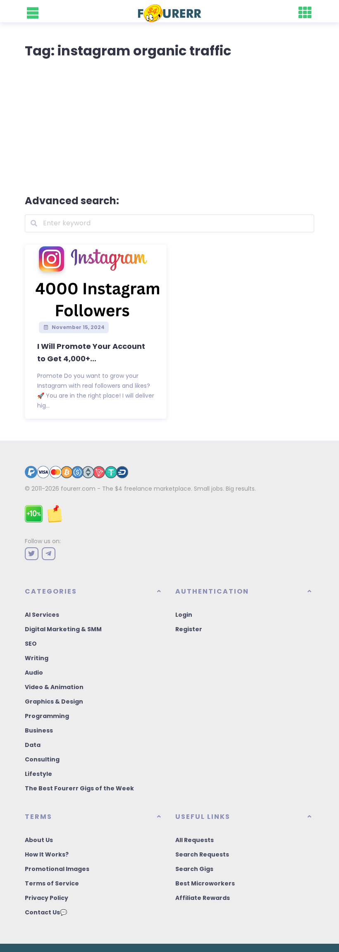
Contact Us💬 (46, 912)
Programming (47, 716)
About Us (39, 840)
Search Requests (202, 854)
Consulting (42, 759)
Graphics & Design (54, 701)
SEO (31, 643)
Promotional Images (57, 869)
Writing (36, 658)
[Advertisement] (169, 125)
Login (183, 615)
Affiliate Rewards (202, 898)
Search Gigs (194, 869)
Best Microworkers (205, 883)
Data (33, 745)
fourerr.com (78, 488)
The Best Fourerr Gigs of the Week (79, 788)
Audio (34, 672)
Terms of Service (52, 883)
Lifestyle (38, 774)
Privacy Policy (46, 898)
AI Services (42, 615)
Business (39, 730)
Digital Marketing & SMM (63, 629)
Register (188, 629)
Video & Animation (54, 687)
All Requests (194, 840)
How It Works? (47, 854)
